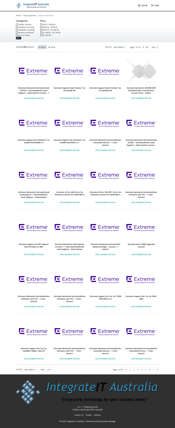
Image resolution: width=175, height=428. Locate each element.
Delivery (97, 415)
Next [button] (154, 47)
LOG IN (144, 5)
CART (156, 5)
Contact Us (79, 415)
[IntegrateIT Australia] (32, 5)
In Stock (42, 47)
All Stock (51, 47)
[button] (130, 369)
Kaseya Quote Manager (106, 421)
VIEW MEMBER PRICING (34, 98)
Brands (89, 415)
